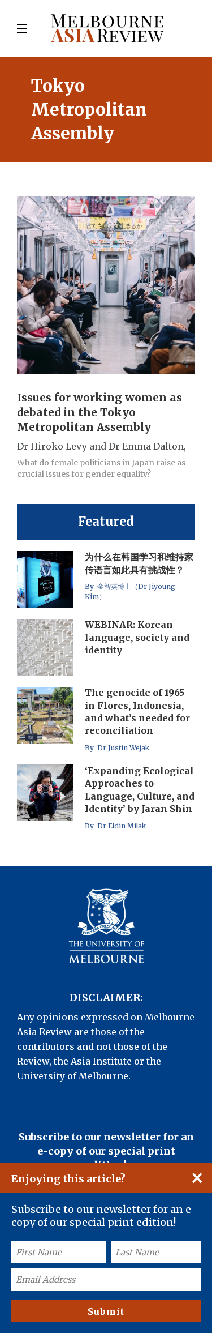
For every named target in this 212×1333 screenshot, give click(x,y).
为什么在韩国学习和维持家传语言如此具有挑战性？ (139, 563)
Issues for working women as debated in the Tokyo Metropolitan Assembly (99, 412)
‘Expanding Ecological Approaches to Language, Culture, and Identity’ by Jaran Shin (139, 789)
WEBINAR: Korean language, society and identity (137, 637)
